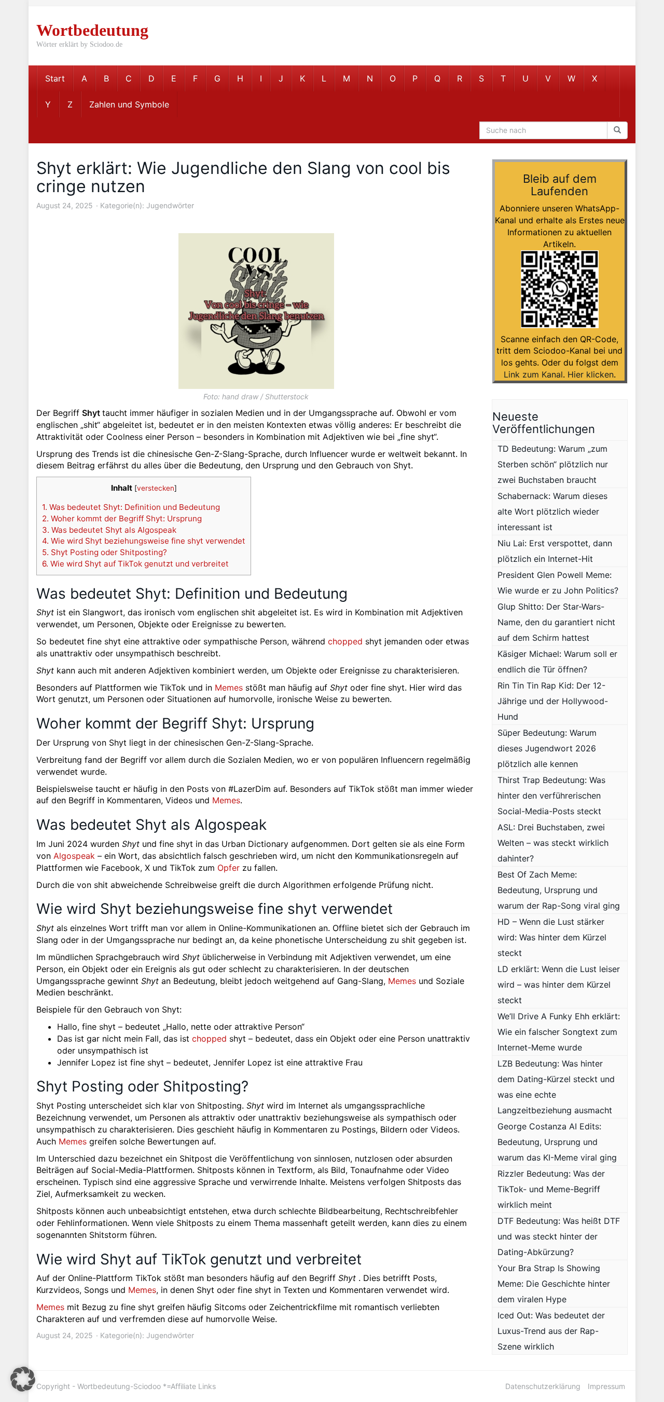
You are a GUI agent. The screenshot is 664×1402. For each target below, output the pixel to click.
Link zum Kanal (533, 374)
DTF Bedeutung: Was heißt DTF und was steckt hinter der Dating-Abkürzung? (558, 1236)
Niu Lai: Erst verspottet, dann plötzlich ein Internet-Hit (554, 551)
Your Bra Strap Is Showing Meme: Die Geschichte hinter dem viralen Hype (553, 1283)
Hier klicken (591, 374)
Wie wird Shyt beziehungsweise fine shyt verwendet (143, 541)
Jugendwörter (170, 205)
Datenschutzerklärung (542, 1386)
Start (55, 78)
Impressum (606, 1386)
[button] (23, 1379)
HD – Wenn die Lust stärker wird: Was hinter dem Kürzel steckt (551, 937)
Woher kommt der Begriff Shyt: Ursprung (122, 518)
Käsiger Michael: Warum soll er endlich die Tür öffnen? (557, 662)
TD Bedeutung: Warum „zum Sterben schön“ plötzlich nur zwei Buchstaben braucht (552, 464)
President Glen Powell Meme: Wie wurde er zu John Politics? (557, 583)
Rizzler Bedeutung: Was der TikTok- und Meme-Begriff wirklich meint (551, 1189)
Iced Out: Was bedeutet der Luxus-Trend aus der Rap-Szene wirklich (551, 1331)
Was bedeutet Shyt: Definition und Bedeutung (131, 507)
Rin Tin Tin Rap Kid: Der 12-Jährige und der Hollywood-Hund (552, 701)
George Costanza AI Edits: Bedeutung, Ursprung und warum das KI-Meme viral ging (557, 1142)
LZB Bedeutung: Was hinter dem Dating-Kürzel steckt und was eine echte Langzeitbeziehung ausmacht (556, 1086)
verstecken (155, 488)
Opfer (228, 867)
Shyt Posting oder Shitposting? (104, 552)
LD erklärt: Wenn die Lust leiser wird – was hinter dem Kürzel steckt (558, 984)
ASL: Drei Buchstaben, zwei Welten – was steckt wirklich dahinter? (552, 843)
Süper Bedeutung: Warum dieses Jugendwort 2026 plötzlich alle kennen (547, 748)
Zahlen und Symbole (129, 104)
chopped (345, 641)
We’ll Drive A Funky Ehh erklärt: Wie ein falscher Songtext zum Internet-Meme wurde (558, 1032)
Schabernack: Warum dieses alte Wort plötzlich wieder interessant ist (552, 511)
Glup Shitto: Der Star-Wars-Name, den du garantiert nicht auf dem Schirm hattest (556, 622)
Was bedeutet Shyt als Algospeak (109, 530)
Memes (229, 687)
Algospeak (74, 856)
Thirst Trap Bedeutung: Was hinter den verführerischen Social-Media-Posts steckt (551, 795)
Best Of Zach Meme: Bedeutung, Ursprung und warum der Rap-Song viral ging (558, 890)
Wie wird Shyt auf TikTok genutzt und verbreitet (135, 564)
